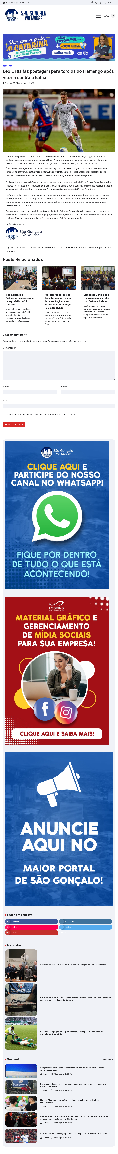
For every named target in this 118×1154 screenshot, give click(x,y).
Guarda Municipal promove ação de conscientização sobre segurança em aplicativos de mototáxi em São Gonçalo (74, 1117)
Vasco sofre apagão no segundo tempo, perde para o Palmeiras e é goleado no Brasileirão (71, 1032)
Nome (6, 386)
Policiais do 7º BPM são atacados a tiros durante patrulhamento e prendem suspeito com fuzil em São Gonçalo (75, 998)
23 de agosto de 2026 (63, 1074)
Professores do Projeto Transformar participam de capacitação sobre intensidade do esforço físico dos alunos (58, 301)
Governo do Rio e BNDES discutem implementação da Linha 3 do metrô (73, 965)
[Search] (113, 16)
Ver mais (107, 1059)
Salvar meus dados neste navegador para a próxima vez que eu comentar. (43, 414)
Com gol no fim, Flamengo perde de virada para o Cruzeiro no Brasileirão (74, 1134)
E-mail (65, 386)
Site (5, 400)
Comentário (9, 347)
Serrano (8, 83)
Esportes (7, 66)
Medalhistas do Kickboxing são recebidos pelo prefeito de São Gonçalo (20, 299)
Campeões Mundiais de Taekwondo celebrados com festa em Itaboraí (96, 298)
